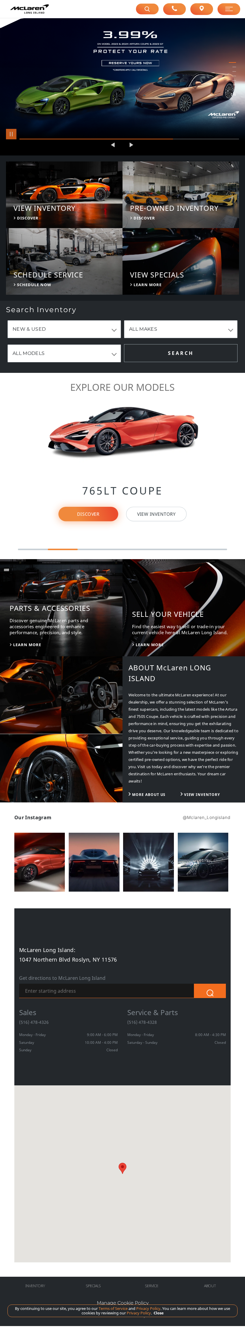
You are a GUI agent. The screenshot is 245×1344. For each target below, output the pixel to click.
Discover (88, 514)
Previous (114, 145)
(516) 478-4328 (142, 1022)
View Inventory (156, 514)
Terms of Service (113, 1308)
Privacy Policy (147, 1308)
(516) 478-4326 (34, 1022)
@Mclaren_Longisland (207, 817)
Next (131, 145)
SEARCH (180, 353)
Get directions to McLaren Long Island (62, 978)
